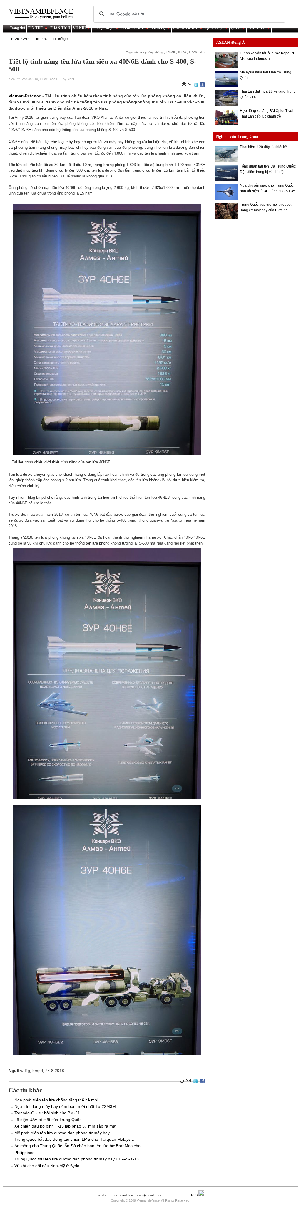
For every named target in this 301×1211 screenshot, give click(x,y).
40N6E (170, 52)
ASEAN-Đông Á (230, 42)
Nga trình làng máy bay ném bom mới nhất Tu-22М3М (65, 1106)
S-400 (182, 52)
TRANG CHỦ (19, 39)
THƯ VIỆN (257, 28)
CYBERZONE (132, 28)
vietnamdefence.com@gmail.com (138, 1195)
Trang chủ (17, 28)
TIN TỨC (35, 28)
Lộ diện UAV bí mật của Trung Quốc (47, 1119)
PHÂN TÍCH (60, 28)
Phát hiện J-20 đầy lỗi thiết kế (263, 147)
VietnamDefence (25, 95)
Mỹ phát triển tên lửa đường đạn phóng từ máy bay (62, 1132)
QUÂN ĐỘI (214, 28)
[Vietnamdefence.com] (43, 14)
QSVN (236, 28)
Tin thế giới (60, 39)
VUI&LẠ (158, 28)
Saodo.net (175, 1195)
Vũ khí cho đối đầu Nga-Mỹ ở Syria (46, 1165)
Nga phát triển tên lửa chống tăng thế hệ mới (57, 1100)
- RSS (193, 1195)
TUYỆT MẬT (103, 28)
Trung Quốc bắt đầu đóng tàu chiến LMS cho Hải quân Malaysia (74, 1139)
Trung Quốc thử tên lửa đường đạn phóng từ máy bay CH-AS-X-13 (76, 1159)
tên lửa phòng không (148, 52)
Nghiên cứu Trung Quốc (237, 136)
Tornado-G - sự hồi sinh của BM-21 (47, 1112)
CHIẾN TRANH (185, 28)
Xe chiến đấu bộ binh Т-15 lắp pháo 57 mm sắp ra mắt (65, 1126)
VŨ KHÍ (79, 28)
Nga (202, 52)
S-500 (193, 52)
